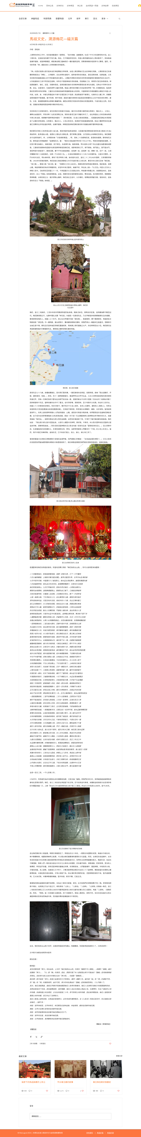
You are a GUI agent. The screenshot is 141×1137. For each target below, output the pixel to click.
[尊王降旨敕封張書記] (106, 1069)
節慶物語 (60, 19)
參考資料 (89, 1133)
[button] (119, 18)
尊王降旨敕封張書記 (102, 1082)
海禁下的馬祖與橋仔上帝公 (33, 1082)
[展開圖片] (49, 921)
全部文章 (23, 19)
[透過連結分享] (42, 1037)
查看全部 (119, 1056)
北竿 (70, 19)
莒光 (95, 19)
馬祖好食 (100, 1133)
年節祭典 (47, 19)
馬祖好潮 (110, 1133)
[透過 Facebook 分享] (31, 1037)
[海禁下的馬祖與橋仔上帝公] (35, 1069)
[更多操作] (110, 33)
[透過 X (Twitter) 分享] (36, 1037)
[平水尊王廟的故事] (70, 1069)
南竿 (78, 19)
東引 (87, 19)
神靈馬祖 (35, 19)
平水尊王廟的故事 (65, 1082)
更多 (104, 19)
